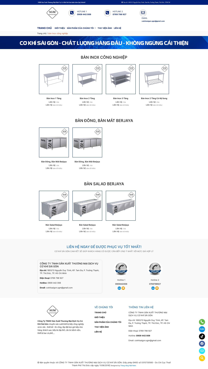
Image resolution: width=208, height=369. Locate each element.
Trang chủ (41, 33)
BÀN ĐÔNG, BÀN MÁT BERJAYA (104, 120)
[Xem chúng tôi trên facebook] (200, 344)
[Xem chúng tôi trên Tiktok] (200, 336)
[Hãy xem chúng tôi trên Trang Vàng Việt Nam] (200, 358)
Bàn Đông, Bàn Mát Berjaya (54, 161)
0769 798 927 (56, 278)
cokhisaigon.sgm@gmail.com (59, 287)
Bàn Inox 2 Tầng (87, 98)
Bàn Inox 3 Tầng (120, 98)
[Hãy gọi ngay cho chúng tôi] (200, 322)
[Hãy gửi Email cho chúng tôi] (200, 351)
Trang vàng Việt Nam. (128, 365)
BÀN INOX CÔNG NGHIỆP (104, 57)
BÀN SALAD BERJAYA (104, 183)
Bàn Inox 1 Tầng (54, 98)
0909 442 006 (54, 283)
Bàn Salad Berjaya (54, 225)
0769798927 (155, 284)
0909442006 (121, 284)
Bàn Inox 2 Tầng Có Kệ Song (154, 98)
